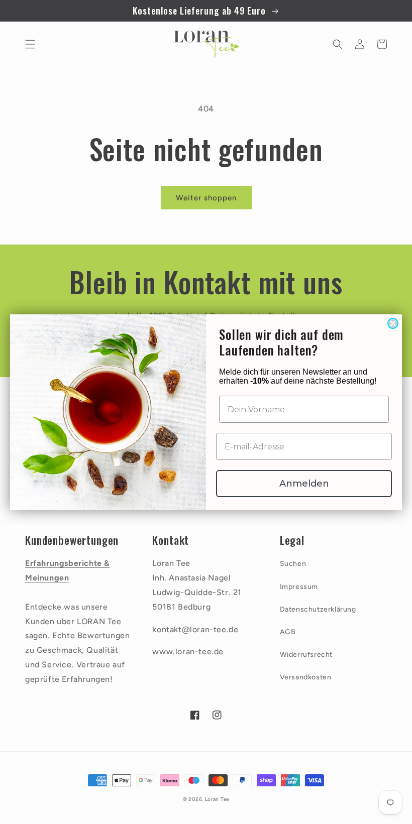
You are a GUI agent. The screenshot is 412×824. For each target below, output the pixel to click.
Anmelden (304, 483)
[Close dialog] (393, 323)
